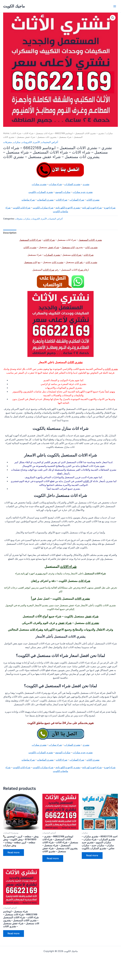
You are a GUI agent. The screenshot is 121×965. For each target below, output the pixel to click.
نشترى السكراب (52, 254)
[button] (112, 18)
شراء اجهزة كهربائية (92, 207)
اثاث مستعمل (68, 247)
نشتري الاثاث (92, 199)
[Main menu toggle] (115, 6)
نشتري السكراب (72, 184)
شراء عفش (53, 247)
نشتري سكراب (39, 184)
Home (6, 133)
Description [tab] (9, 232)
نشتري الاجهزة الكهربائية (68, 207)
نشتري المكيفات (45, 199)
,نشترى (39, 573)
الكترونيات (27, 142)
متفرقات (7, 142)
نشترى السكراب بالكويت (41, 192)
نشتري (86, 184)
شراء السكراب (77, 199)
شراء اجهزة (109, 207)
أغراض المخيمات (49, 142)
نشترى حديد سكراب (83, 192)
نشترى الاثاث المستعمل (90, 240)
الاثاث (86, 481)
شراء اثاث (89, 254)
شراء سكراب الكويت (43, 207)
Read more (14, 852)
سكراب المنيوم (62, 192)
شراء (81, 269)
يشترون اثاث (91, 247)
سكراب (109, 133)
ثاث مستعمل (30, 262)
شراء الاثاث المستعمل (30, 240)
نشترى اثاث (91, 262)
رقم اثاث (79, 262)
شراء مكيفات (28, 199)
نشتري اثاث (92, 623)
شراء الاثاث (61, 199)
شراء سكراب (55, 184)
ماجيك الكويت (14, 6)
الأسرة (36, 142)
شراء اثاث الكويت (21, 207)
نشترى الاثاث (29, 247)
